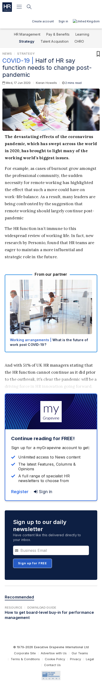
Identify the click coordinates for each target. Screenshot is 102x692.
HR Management (27, 34)
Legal (90, 659)
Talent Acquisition (55, 41)
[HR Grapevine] (7, 7)
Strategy (26, 41)
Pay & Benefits (58, 34)
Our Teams (80, 653)
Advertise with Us (54, 653)
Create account (43, 21)
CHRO (79, 41)
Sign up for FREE (32, 563)
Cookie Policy (55, 659)
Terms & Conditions (25, 659)
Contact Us (52, 665)
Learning (82, 34)
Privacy (75, 659)
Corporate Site (25, 653)
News (7, 53)
